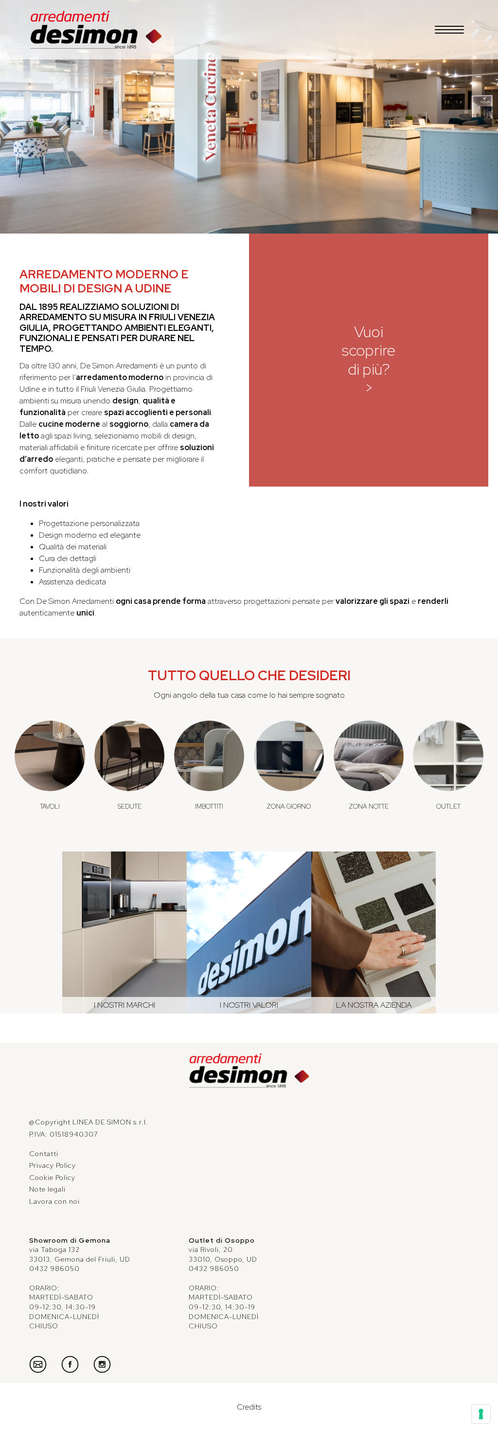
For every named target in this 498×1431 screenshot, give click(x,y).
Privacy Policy (52, 1165)
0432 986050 (54, 1268)
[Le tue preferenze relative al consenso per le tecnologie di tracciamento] (481, 1414)
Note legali (47, 1189)
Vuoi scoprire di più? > (368, 359)
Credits (249, 1407)
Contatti (43, 1153)
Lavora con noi (54, 1201)
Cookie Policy (52, 1177)
